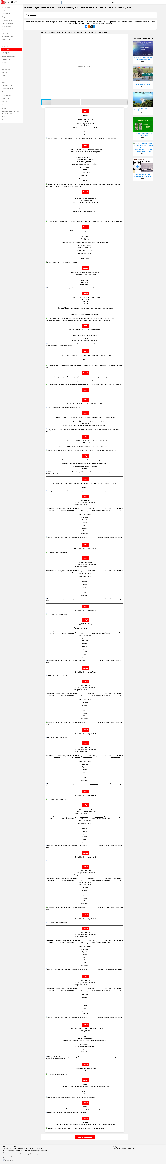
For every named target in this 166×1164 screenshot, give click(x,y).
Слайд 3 (85, 192)
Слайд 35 (85, 1103)
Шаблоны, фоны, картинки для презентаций (10, 112)
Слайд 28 (85, 867)
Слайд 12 (85, 413)
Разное (4, 10)
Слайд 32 (85, 1025)
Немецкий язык (7, 79)
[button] (126, 36)
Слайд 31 (85, 976)
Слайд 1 (85, 111)
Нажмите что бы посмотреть (125, 1149)
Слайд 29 (85, 915)
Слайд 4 (85, 227)
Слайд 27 (85, 853)
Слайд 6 (85, 293)
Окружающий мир (7, 89)
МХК (3, 75)
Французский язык (8, 30)
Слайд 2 (85, 146)
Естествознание (7, 20)
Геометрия (5, 53)
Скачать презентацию (84, 1137)
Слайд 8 (85, 351)
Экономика (5, 120)
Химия (4, 108)
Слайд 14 (85, 456)
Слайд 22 (85, 681)
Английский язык (7, 36)
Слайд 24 (85, 743)
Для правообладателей (10, 1157)
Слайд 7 (85, 326)
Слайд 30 (85, 928)
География (5, 49)
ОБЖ (3, 82)
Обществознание (7, 85)
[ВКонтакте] (86, 26)
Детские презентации (8, 56)
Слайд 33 (85, 1064)
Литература (5, 66)
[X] (91, 26)
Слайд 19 (85, 606)
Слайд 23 (85, 730)
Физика (4, 102)
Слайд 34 (85, 1080)
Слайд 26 (85, 805)
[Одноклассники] (89, 26)
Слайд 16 (85, 496)
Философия (5, 105)
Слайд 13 (85, 436)
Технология (5, 98)
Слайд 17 (85, 544)
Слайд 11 (85, 400)
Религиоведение (7, 27)
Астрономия (6, 40)
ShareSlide (11, 2)
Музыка (4, 72)
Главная (7, 7)
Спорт (4, 17)
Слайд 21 (85, 668)
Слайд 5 (85, 268)
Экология (5, 116)
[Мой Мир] (94, 26)
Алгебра (4, 43)
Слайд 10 (85, 390)
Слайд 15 (85, 479)
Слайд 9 (85, 373)
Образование (6, 13)
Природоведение (7, 23)
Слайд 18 (85, 558)
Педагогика (5, 92)
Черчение (5, 33)
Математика (6, 69)
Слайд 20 (85, 620)
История (4, 62)
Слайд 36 (85, 1118)
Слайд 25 (85, 791)
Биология (5, 46)
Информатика (6, 59)
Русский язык (6, 95)
